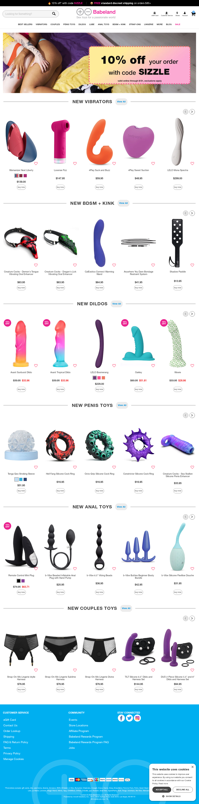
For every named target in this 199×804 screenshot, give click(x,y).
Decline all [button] (182, 789)
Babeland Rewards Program (86, 736)
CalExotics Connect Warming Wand (99, 273)
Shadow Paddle (178, 271)
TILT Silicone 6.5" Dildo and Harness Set (138, 678)
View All (121, 101)
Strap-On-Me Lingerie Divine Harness (99, 678)
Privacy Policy (11, 753)
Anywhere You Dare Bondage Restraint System (138, 273)
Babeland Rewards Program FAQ (89, 742)
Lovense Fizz (60, 170)
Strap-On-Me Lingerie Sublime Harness (60, 678)
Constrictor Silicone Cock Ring (138, 473)
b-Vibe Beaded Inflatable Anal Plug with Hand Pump (60, 576)
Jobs (72, 747)
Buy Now (21, 187)
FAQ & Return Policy (15, 742)
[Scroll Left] (185, 111)
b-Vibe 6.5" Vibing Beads (99, 575)
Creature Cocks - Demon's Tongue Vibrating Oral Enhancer (21, 273)
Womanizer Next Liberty (21, 170)
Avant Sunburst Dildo (21, 372)
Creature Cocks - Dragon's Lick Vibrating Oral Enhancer (60, 273)
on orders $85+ (120, 3)
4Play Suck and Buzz (99, 170)
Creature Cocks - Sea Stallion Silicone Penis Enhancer (178, 475)
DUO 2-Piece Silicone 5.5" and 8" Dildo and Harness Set (177, 678)
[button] (16, 175)
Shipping (8, 736)
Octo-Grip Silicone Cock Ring (99, 473)
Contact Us (10, 725)
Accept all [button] (162, 789)
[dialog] (172, 782)
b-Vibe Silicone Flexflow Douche (178, 575)
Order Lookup (11, 731)
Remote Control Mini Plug (21, 575)
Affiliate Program (79, 731)
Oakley (138, 372)
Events (73, 719)
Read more (163, 783)
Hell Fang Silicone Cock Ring (60, 473)
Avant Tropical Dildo (60, 372)
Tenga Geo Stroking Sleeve (21, 473)
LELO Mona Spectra (177, 170)
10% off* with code (65, 3)
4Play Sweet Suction (138, 170)
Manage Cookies (13, 759)
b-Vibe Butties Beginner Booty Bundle (138, 576)
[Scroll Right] (192, 111)
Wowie (177, 372)
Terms (7, 747)
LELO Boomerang (99, 372)
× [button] (192, 767)
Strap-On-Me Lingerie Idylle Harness (21, 678)
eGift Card (9, 719)
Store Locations (78, 725)
